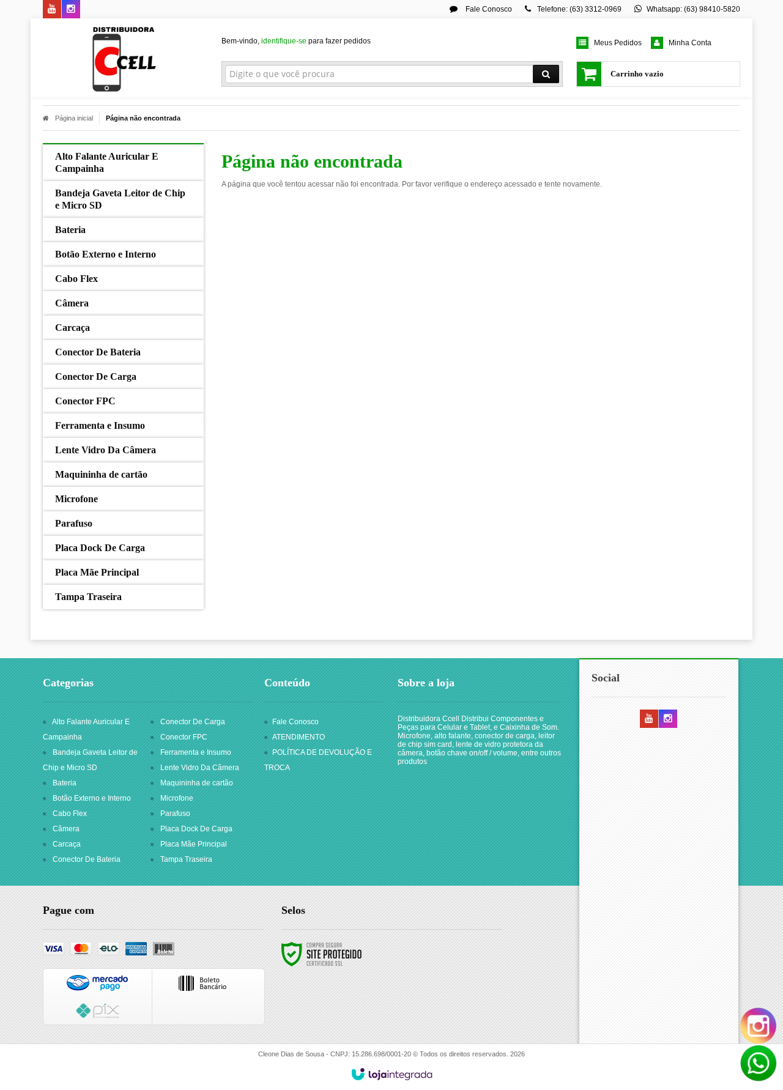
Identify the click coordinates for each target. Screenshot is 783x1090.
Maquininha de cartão (196, 783)
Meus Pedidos (618, 43)
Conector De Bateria (87, 859)
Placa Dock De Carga (196, 829)
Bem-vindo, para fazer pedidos (296, 41)
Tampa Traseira (186, 859)
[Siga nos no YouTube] (649, 719)
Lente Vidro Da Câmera (199, 767)
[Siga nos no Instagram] (71, 10)
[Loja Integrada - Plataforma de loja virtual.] (392, 1074)
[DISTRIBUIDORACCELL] (123, 58)
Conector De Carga (192, 721)
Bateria (64, 783)
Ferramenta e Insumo (195, 752)
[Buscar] (546, 74)
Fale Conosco (488, 9)
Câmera (66, 829)
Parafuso (175, 813)
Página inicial (74, 118)
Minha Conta (690, 43)
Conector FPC (183, 737)
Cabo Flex (70, 813)
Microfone (176, 798)
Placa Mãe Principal (193, 844)
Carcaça (67, 844)
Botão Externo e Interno (92, 798)
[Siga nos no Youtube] (52, 10)
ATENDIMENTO (298, 737)
